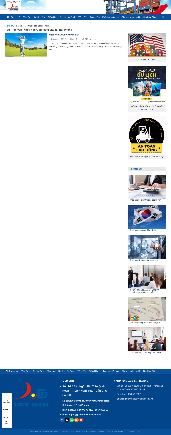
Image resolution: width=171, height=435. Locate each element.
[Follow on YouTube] (81, 420)
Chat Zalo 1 (6, 409)
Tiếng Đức (27, 17)
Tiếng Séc (82, 17)
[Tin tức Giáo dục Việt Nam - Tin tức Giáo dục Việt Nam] (37, 7)
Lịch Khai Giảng (150, 17)
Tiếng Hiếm (95, 17)
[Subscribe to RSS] (76, 420)
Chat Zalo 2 (6, 417)
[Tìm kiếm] (163, 17)
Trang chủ (9, 26)
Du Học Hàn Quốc (68, 17)
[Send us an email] (67, 420)
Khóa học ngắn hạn (110, 17)
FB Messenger (6, 401)
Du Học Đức (39, 17)
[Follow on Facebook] (62, 420)
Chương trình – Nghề (131, 17)
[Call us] (71, 420)
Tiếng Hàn (52, 17)
